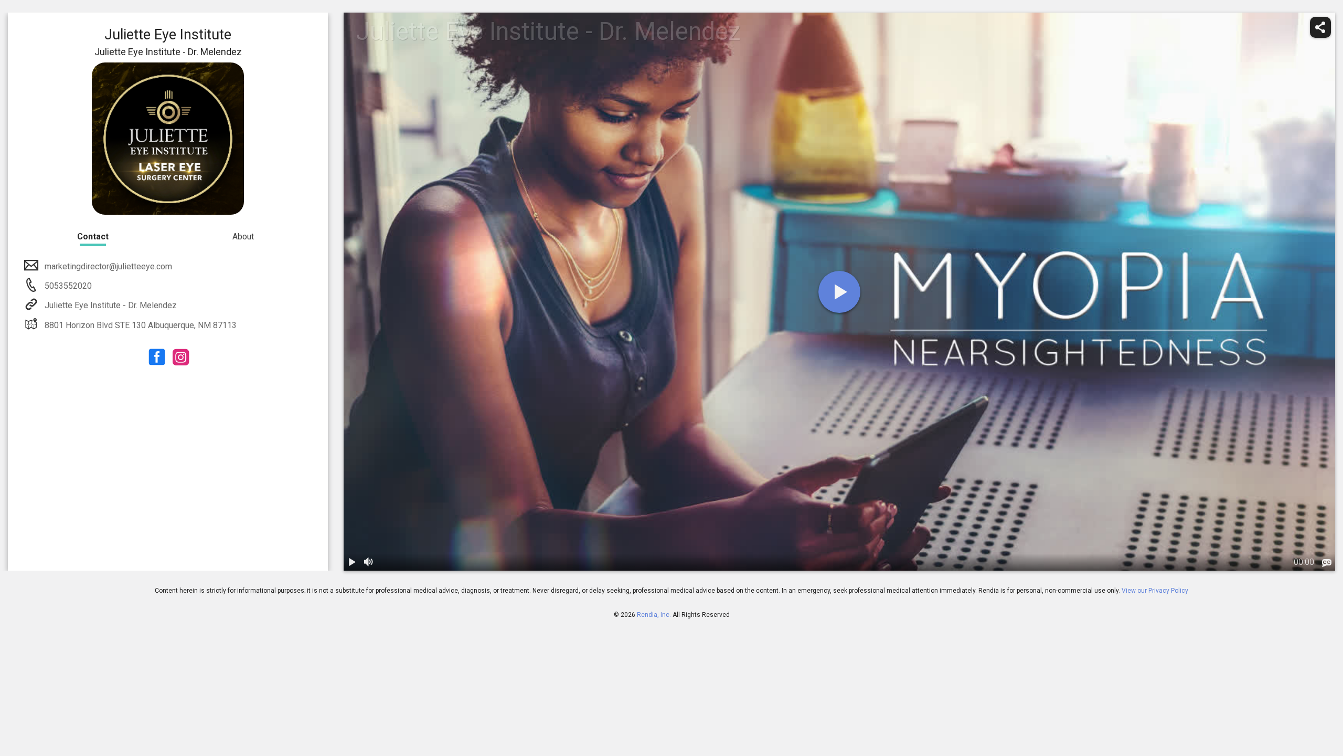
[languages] (1326, 563)
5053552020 (67, 286)
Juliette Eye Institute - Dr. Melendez (111, 305)
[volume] (368, 562)
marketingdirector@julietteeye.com (108, 266)
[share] (1320, 27)
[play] (839, 292)
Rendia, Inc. (654, 614)
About (243, 237)
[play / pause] (352, 562)
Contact (93, 237)
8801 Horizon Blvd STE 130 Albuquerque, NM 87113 (141, 325)
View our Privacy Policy (1155, 590)
